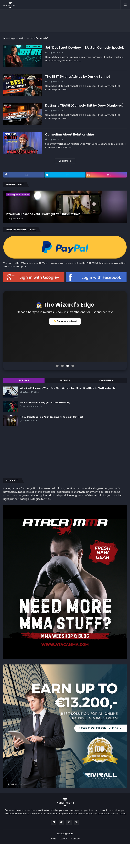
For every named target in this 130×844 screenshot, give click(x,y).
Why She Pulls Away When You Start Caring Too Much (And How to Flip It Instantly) (68, 388)
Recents (65, 380)
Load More (65, 160)
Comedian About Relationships (70, 134)
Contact (76, 838)
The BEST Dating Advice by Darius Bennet (77, 76)
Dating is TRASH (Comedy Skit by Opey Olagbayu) (84, 105)
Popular (24, 380)
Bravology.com (65, 833)
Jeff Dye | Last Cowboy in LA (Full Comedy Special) (84, 47)
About (63, 838)
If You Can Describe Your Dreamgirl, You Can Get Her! (43, 214)
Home (53, 838)
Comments (106, 380)
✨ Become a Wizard (65, 321)
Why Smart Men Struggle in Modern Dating (45, 402)
